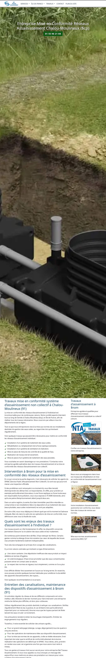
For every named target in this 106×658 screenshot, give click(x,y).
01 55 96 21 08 (53, 33)
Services (24, 4)
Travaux (50, 4)
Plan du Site (71, 4)
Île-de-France (37, 4)
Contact (60, 4)
